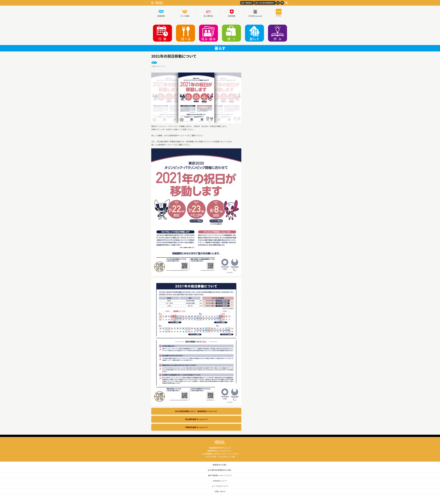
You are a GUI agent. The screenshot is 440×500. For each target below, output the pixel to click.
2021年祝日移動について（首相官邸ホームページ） (196, 411)
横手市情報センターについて (220, 475)
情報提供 (248, 3)
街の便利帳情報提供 (266, 3)
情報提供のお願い (220, 464)
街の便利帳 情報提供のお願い (220, 470)
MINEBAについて (220, 480)
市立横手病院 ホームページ (196, 419)
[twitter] (282, 3)
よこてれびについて (220, 486)
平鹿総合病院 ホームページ (196, 427)
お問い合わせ (220, 491)
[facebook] (278, 3)
